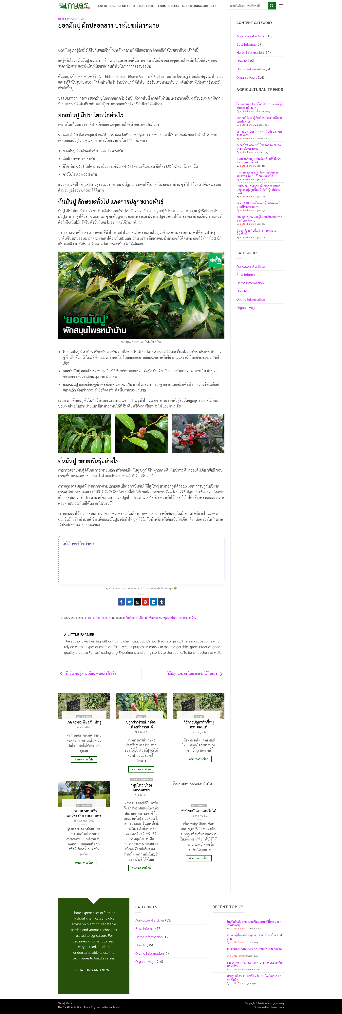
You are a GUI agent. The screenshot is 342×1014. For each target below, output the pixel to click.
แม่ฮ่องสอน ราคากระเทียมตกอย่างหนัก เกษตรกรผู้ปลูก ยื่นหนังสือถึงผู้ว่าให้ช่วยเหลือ (258, 189)
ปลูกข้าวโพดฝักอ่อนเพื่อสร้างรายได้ (141, 724)
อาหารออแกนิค (186, 617)
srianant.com (277, 1007)
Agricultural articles (199, 6)
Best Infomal (120, 6)
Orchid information (251, 69)
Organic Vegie (143, 6)
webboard (114, 1007)
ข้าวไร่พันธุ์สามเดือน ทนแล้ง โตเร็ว (90, 673)
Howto (102, 6)
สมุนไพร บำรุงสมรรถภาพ (141, 787)
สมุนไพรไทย (169, 617)
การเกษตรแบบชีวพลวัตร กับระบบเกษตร (83, 813)
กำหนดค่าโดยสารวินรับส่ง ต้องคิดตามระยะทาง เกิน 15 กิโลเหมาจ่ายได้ (258, 174)
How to (242, 60)
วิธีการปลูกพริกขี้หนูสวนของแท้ (199, 724)
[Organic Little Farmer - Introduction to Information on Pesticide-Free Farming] (74, 5)
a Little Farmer (247, 111)
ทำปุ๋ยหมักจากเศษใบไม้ (198, 810)
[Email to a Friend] (137, 602)
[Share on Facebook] (121, 602)
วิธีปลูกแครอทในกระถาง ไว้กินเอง (192, 673)
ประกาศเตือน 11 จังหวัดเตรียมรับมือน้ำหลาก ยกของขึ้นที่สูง (259, 160)
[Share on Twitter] (129, 602)
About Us (71, 1003)
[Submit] (272, 5)
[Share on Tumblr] (161, 602)
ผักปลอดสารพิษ (134, 617)
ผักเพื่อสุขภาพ (153, 617)
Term (61, 1003)
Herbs (161, 6)
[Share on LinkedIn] (153, 602)
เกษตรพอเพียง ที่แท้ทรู (83, 722)
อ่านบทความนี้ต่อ (84, 759)
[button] (281, 6)
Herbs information (71, 18)
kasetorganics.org (274, 1003)
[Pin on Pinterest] (145, 602)
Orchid (173, 6)
